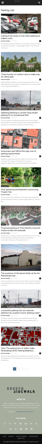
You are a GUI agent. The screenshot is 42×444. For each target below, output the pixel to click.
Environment (5, 32)
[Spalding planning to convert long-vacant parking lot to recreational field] (21, 100)
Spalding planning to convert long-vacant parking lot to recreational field (19, 114)
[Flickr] (10, 424)
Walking (4, 224)
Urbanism (4, 307)
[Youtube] (32, 429)
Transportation (5, 345)
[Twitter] (21, 429)
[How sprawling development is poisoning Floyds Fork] (21, 177)
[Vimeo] (26, 429)
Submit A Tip (21, 438)
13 (40, 315)
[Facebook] (5, 424)
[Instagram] (20, 424)
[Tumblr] (16, 429)
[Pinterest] (31, 424)
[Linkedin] (26, 424)
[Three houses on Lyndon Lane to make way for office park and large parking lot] (21, 62)
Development (5, 71)
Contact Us (11, 436)
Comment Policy (33, 436)
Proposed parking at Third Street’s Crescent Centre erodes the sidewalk (20, 229)
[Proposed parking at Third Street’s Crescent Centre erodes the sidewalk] (21, 215)
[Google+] (15, 424)
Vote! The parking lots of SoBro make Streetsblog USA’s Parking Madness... (18, 349)
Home (4, 436)
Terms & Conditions (21, 436)
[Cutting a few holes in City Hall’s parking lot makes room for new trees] (21, 23)
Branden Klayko (5, 41)
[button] (39, 2)
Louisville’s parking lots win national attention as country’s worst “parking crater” (20, 311)
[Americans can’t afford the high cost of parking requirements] (21, 139)
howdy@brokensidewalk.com (25, 411)
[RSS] (36, 424)
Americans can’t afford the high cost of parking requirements (18, 152)
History (3, 270)
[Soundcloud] (10, 429)
